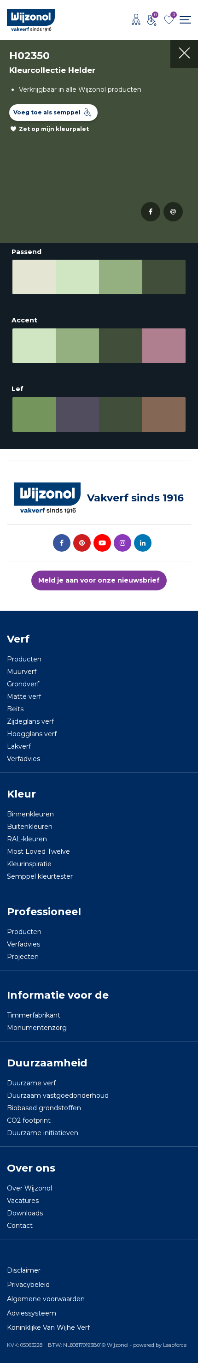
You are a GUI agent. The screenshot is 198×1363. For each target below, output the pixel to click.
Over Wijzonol (29, 1188)
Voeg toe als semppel (47, 112)
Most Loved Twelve (38, 851)
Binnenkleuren (30, 814)
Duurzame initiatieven (42, 1133)
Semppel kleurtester (40, 876)
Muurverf (21, 671)
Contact (20, 1225)
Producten (24, 659)
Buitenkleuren (29, 826)
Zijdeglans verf (30, 721)
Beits (15, 709)
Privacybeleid (28, 1284)
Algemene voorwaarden (46, 1299)
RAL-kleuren (27, 839)
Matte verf (24, 696)
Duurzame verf (31, 1083)
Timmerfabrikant (33, 1015)
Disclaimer (24, 1270)
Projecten (23, 956)
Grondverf (23, 684)
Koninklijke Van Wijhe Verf (48, 1327)
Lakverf (19, 746)
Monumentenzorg (37, 1028)
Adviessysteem (31, 1313)
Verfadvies (23, 759)
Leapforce (174, 1345)
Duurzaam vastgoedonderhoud (58, 1095)
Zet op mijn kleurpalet (54, 128)
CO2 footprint (29, 1120)
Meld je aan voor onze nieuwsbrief (99, 580)
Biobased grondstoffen (44, 1108)
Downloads (25, 1213)
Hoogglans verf (32, 734)
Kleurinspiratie (29, 864)
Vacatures (23, 1200)
